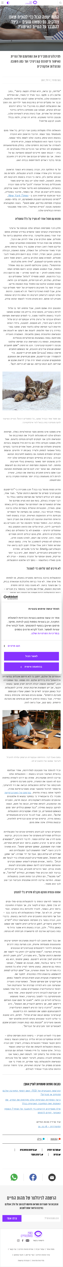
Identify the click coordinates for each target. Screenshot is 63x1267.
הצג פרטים (14, 645)
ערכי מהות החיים (43, 1255)
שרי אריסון (30, 1255)
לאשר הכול (31, 656)
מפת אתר (50, 1249)
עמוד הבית (40, 1249)
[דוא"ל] (52, 1177)
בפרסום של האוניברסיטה (18, 792)
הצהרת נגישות (24, 1260)
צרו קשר (13, 1249)
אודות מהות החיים (25, 1249)
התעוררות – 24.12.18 (49, 1126)
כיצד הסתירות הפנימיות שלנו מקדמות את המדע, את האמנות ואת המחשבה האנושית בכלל (33, 1101)
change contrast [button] (8, 2)
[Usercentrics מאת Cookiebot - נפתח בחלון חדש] (18, 597)
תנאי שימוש (18, 1255)
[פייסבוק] (33, 1178)
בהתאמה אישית (33, 666)
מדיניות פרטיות (38, 1260)
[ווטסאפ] (14, 1177)
